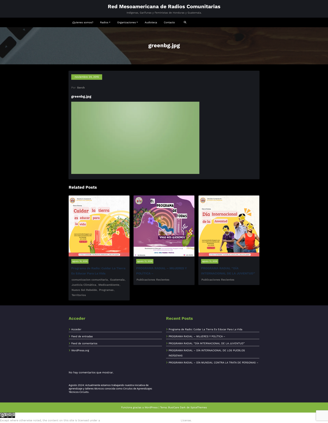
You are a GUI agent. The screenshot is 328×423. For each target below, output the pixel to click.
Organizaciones (126, 22)
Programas (106, 290)
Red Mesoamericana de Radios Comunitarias (164, 6)
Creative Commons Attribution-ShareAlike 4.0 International (140, 420)
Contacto (169, 22)
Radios (104, 22)
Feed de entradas (82, 336)
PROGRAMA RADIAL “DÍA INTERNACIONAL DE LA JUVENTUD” (207, 343)
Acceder (76, 329)
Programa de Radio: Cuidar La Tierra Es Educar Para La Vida (205, 329)
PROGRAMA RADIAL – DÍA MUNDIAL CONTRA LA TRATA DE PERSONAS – (213, 362)
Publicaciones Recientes (152, 279)
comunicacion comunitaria (90, 279)
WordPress (151, 407)
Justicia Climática (84, 284)
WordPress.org (80, 350)
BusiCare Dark (177, 407)
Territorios (79, 295)
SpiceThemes (198, 407)
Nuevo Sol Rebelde (84, 290)
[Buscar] (185, 22)
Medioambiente (108, 284)
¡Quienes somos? (82, 22)
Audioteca (151, 22)
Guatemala (117, 279)
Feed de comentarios (84, 343)
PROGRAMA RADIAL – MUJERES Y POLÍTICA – (197, 336)
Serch (81, 87)
